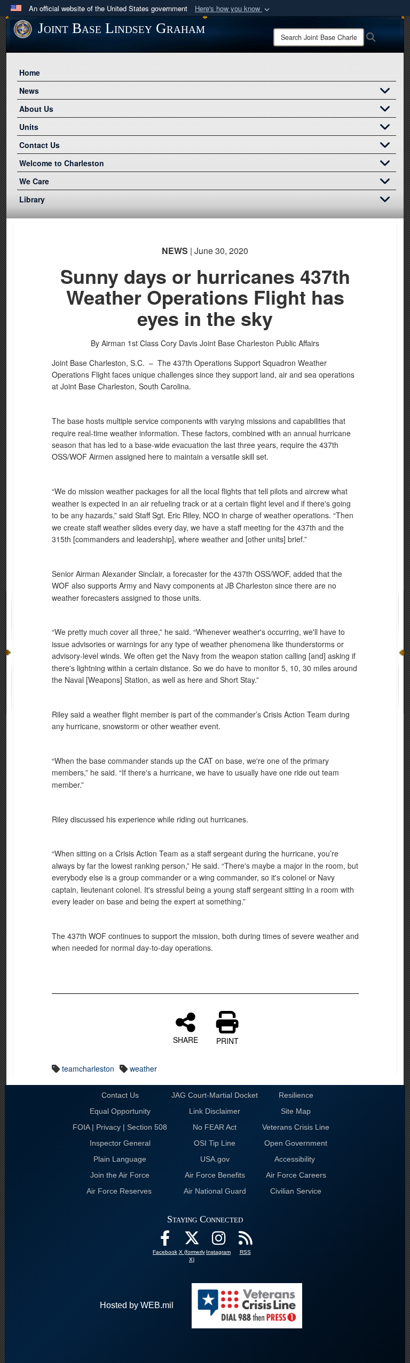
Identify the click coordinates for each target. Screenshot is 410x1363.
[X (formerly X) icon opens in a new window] (191, 1240)
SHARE (185, 1039)
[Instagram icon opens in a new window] (218, 1240)
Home (29, 72)
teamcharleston (88, 1068)
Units (28, 126)
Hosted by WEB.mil (137, 1305)
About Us (36, 108)
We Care (34, 181)
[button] (233, 8)
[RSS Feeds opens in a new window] (245, 1240)
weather (143, 1068)
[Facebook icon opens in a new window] (165, 1240)
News (29, 90)
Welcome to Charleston (61, 163)
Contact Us (39, 145)
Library (32, 199)
